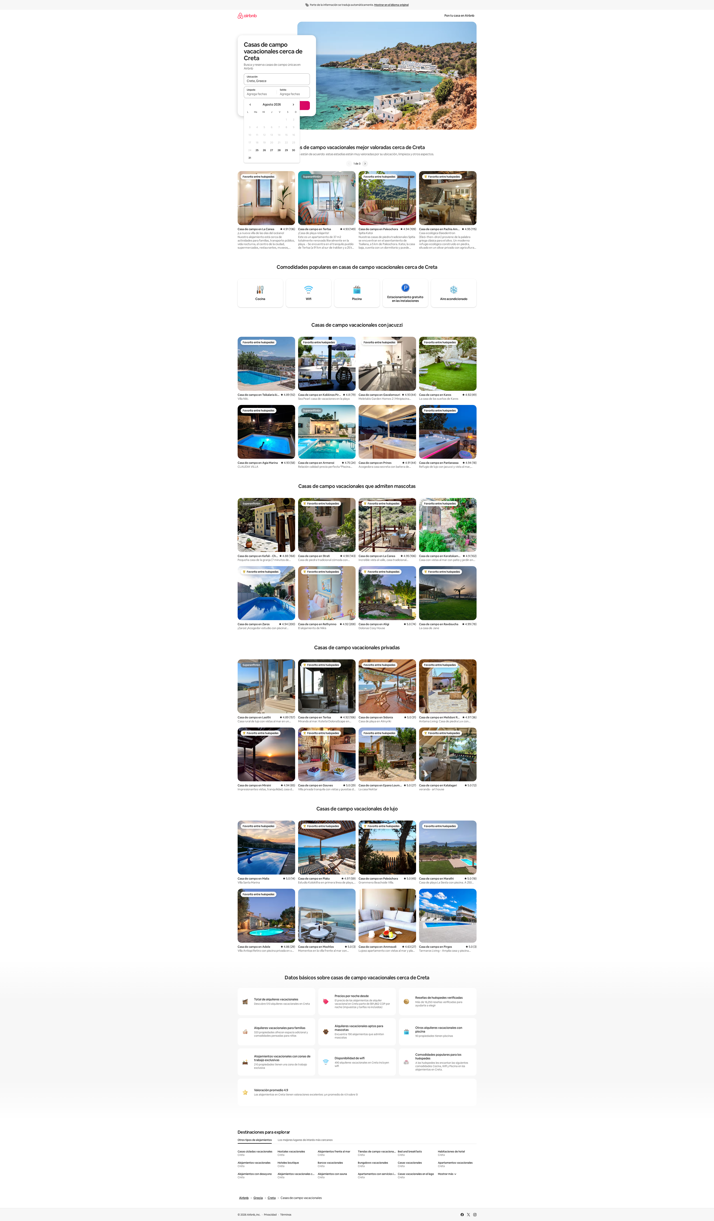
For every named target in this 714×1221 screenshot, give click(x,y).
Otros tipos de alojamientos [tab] (255, 1140)
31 (249, 158)
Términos (285, 1214)
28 (279, 150)
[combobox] (277, 81)
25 (257, 150)
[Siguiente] (365, 164)
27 (271, 150)
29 (286, 150)
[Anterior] (349, 164)
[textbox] (260, 94)
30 (293, 150)
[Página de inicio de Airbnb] (247, 15)
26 (264, 150)
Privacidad (270, 1214)
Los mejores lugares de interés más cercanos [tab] (305, 1140)
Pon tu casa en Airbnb (459, 16)
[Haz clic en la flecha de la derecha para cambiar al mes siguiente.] (293, 104)
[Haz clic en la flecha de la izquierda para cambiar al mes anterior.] (250, 104)
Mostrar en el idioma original (391, 5)
